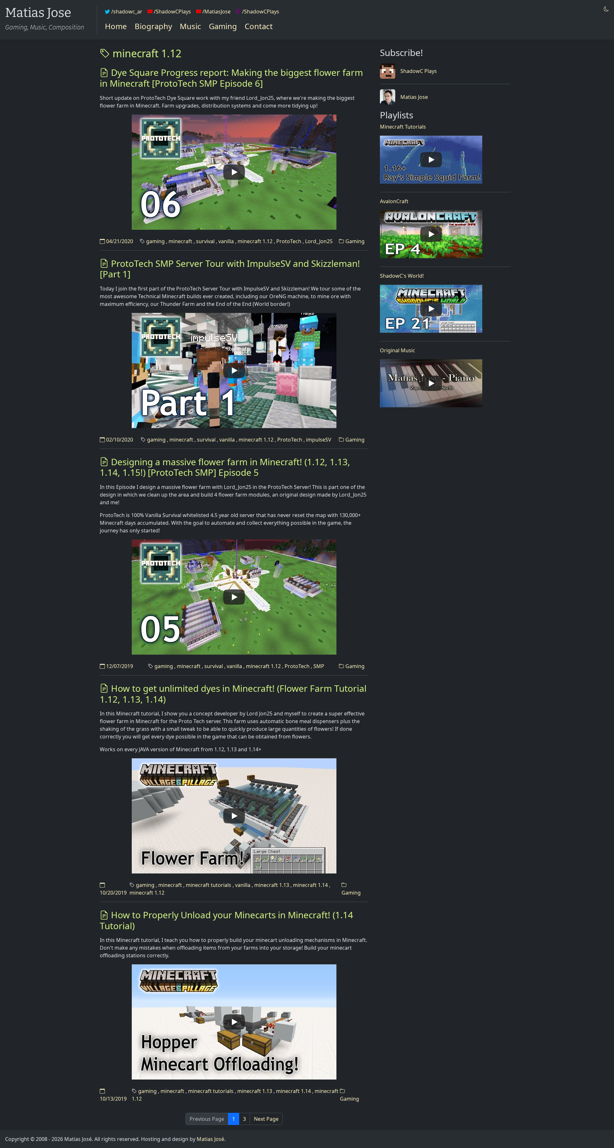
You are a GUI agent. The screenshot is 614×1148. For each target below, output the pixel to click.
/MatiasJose (216, 11)
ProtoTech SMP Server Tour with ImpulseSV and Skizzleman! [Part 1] (230, 268)
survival (205, 241)
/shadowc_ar (126, 11)
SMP (318, 666)
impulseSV (318, 439)
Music (190, 26)
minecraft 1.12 (145, 53)
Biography (153, 26)
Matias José (210, 1139)
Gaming (223, 26)
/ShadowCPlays (172, 11)
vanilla (226, 241)
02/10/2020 (119, 439)
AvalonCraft (394, 201)
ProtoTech (288, 241)
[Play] (234, 172)
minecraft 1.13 (271, 885)
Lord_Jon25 (319, 241)
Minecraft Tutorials (403, 126)
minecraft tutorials (208, 885)
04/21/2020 (119, 241)
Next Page (266, 1118)
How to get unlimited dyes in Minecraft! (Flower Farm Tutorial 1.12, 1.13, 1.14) (233, 693)
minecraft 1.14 (310, 885)
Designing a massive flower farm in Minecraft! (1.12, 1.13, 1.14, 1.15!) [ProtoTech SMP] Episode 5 (225, 467)
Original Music (397, 350)
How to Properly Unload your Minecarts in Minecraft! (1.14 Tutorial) (226, 920)
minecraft (180, 241)
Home (116, 26)
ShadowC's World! (402, 275)
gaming (155, 241)
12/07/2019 (119, 666)
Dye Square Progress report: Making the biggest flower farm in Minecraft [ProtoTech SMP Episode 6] (231, 77)
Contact (259, 26)
